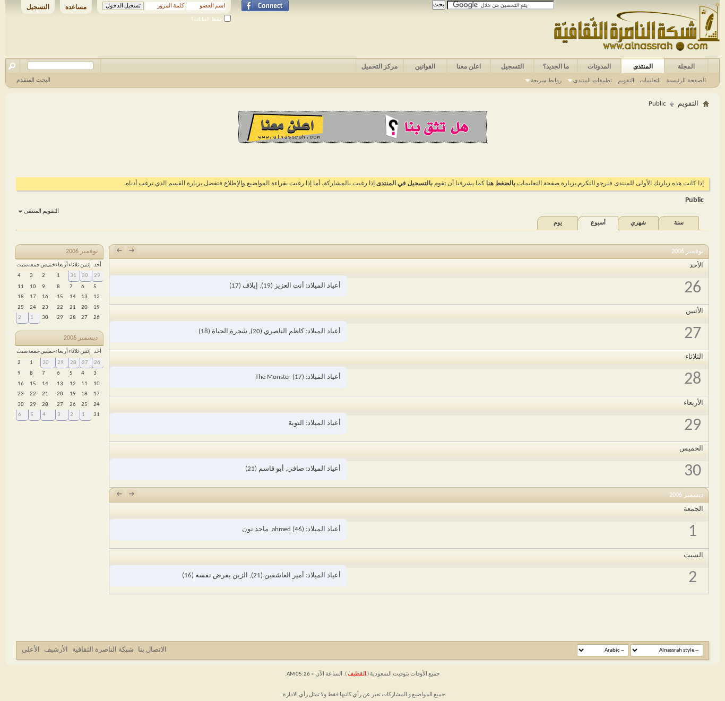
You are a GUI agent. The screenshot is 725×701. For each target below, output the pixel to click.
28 (73, 363)
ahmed (281, 529)
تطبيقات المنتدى (592, 80)
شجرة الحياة (229, 331)
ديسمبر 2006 (81, 338)
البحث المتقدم (33, 79)
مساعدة (76, 7)
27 (85, 363)
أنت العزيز (289, 285)
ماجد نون (255, 529)
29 (97, 276)
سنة (679, 223)
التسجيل (38, 7)
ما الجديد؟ (556, 66)
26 (97, 363)
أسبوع (598, 223)
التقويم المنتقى (41, 211)
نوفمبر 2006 (82, 251)
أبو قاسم (271, 468)
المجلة (686, 66)
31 (73, 276)
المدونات (599, 66)
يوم (558, 223)
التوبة (296, 423)
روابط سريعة (546, 80)
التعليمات (650, 80)
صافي (295, 468)
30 (85, 276)
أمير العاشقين (284, 575)
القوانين (425, 66)
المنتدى (643, 66)
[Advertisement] (362, 159)
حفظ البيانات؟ (207, 19)
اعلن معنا (468, 66)
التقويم (626, 80)
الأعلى (31, 649)
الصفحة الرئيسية (686, 80)
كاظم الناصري (284, 331)
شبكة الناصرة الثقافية (103, 649)
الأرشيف (56, 649)
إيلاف (250, 285)
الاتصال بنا (152, 649)
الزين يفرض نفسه (221, 575)
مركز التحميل (379, 66)
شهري (638, 223)
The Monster (273, 377)
